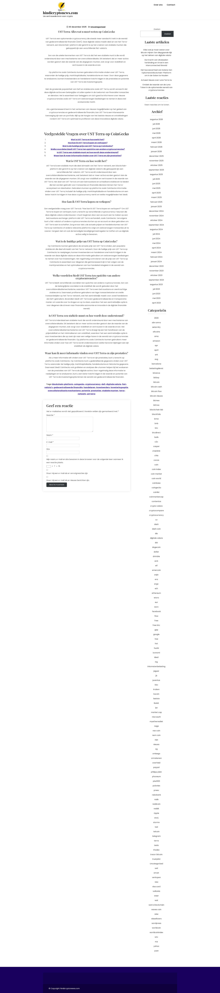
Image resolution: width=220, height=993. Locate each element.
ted (156, 827)
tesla (156, 845)
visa (156, 882)
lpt (156, 707)
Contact (171, 4)
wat (156, 900)
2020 (156, 318)
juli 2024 (156, 234)
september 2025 (156, 170)
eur (156, 602)
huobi (156, 648)
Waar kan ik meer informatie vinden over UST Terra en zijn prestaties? (88, 155)
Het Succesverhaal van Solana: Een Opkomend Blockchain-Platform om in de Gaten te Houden (156, 73)
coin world (156, 478)
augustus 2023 (156, 284)
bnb (156, 423)
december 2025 (156, 156)
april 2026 (156, 137)
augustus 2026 (156, 119)
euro (156, 607)
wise (156, 914)
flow (156, 616)
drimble (156, 556)
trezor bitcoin (156, 854)
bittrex (156, 405)
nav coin (156, 730)
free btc (156, 625)
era (156, 579)
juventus (156, 680)
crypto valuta (156, 506)
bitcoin (156, 382)
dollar (156, 551)
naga (156, 726)
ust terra (91, 394)
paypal (156, 767)
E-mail (50, 442)
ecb (156, 561)
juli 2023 (156, 289)
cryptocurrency (92, 384)
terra (156, 840)
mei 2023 (156, 298)
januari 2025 (156, 206)
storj (156, 817)
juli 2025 (156, 179)
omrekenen (156, 758)
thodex (156, 850)
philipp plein (156, 772)
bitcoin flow (156, 391)
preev (156, 790)
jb (156, 675)
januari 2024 (156, 261)
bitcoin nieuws (156, 396)
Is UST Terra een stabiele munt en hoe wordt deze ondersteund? (88, 152)
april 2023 (156, 302)
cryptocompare (156, 510)
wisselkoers (156, 918)
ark (156, 354)
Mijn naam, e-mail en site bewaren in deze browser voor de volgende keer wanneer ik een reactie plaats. (84, 461)
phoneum (156, 776)
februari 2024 (156, 257)
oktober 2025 (156, 165)
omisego (156, 753)
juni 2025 (156, 183)
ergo (156, 584)
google (156, 634)
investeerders (103, 387)
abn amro (156, 322)
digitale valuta (113, 384)
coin (156, 464)
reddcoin (156, 804)
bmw (156, 419)
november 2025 (156, 160)
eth (156, 588)
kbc (156, 684)
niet (156, 740)
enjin (156, 574)
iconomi (156, 652)
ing (156, 662)
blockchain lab (156, 409)
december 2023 (156, 266)
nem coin (156, 735)
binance (156, 373)
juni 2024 (156, 238)
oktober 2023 (156, 275)
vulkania (156, 891)
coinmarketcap (156, 496)
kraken (156, 689)
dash (156, 524)
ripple (156, 813)
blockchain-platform (62, 384)
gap (156, 629)
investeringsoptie (119, 387)
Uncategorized (98, 27)
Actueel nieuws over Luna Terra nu (156, 80)
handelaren (89, 387)
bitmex (156, 400)
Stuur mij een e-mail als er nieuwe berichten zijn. (67, 480)
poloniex (156, 785)
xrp (156, 941)
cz (156, 519)
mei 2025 (156, 188)
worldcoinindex (156, 932)
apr (156, 345)
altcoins (156, 331)
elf (156, 565)
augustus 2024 (156, 229)
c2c (156, 441)
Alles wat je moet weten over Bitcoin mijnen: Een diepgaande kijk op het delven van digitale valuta (156, 52)
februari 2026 (156, 147)
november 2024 (156, 215)
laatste (156, 698)
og (156, 749)
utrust (156, 872)
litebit (156, 703)
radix (156, 799)
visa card (156, 886)
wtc (156, 937)
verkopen (156, 877)
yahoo (156, 946)
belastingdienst (156, 368)
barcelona (156, 363)
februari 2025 (156, 202)
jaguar (156, 671)
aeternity (156, 327)
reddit (156, 808)
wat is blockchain (156, 905)
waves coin (156, 909)
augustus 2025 (156, 174)
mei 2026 (156, 133)
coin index (156, 469)
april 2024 (156, 247)
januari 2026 (156, 151)
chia (156, 455)
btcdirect (156, 432)
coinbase (156, 483)
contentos (156, 501)
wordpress (156, 923)
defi (103, 384)
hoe (156, 639)
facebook (156, 611)
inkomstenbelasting (156, 666)
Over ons (158, 4)
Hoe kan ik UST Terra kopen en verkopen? (87, 142)
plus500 (156, 781)
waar (156, 895)
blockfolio (156, 414)
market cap (156, 712)
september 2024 (156, 225)
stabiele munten (110, 390)
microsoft (156, 717)
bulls (156, 437)
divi (156, 542)
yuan (156, 950)
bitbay (156, 377)
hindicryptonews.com (60, 13)
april (156, 350)
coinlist (156, 492)
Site (48, 449)
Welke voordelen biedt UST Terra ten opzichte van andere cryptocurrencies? (88, 149)
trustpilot (156, 859)
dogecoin (156, 547)
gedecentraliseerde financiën (68, 387)
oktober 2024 (156, 220)
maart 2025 (156, 197)
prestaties (96, 390)
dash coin (156, 529)
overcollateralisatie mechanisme (64, 390)
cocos (156, 460)
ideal (156, 657)
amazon (156, 341)
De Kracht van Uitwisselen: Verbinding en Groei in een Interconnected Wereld (156, 63)
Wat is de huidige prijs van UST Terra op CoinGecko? (87, 146)
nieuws (156, 744)
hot (156, 643)
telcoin (156, 831)
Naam (49, 435)
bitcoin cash (156, 386)
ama (156, 336)
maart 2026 (156, 142)
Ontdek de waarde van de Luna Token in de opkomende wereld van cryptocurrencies (156, 87)
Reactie (50, 415)
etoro (156, 597)
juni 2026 (156, 128)
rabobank (156, 795)
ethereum (156, 593)
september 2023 (156, 280)
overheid (156, 762)
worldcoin (156, 928)
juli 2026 (156, 124)
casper (156, 446)
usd (156, 868)
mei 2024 (156, 243)
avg (156, 359)
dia (156, 533)
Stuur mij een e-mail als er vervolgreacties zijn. (67, 473)
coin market (156, 474)
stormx (156, 822)
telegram (156, 836)
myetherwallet (156, 721)
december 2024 (156, 211)
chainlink (156, 451)
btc (156, 428)
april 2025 (156, 192)
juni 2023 (156, 293)
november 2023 (156, 270)
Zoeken (157, 29)
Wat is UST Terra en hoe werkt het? (87, 139)
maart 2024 (156, 252)
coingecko (79, 384)
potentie (86, 390)
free (156, 620)
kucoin (156, 694)
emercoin (156, 570)
